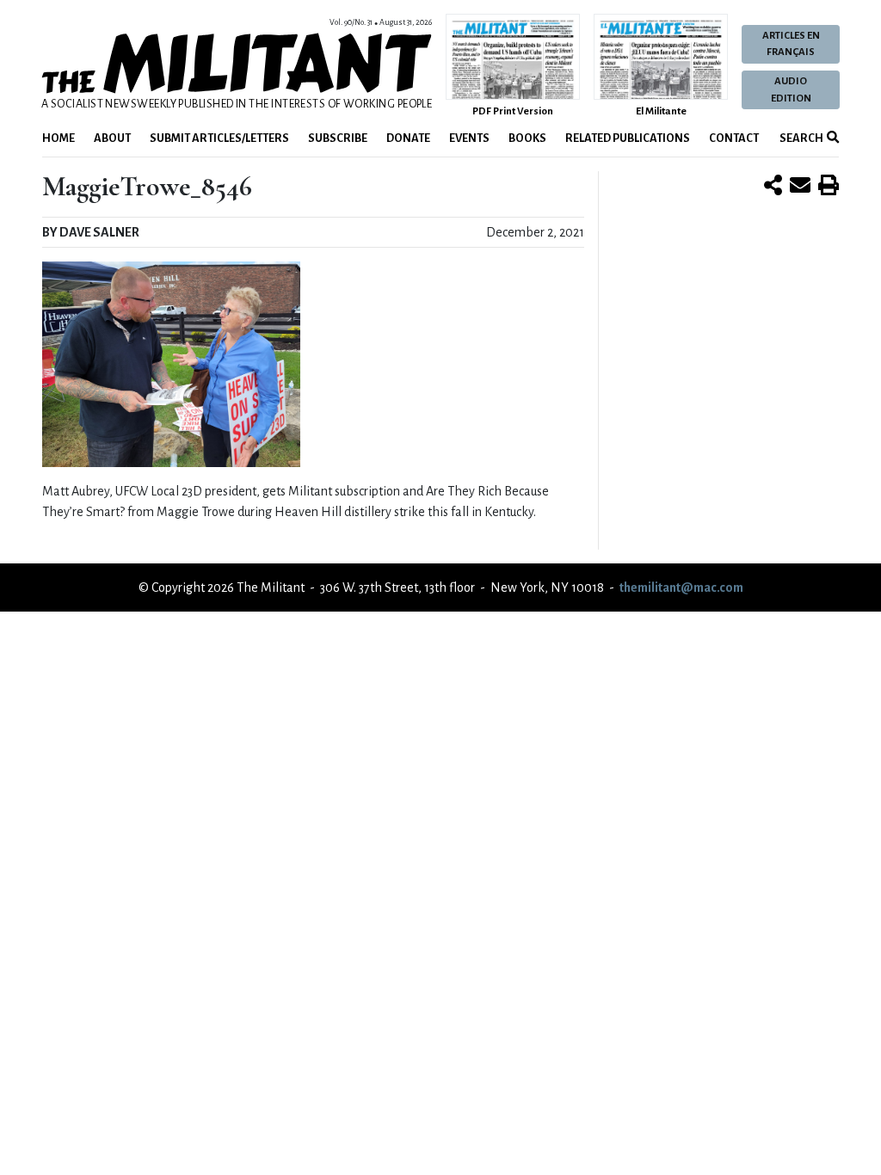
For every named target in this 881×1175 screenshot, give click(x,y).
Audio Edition (791, 89)
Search (800, 138)
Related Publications (627, 138)
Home (58, 138)
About (112, 138)
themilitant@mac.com (681, 587)
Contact (734, 138)
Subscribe (337, 138)
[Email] (800, 186)
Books (527, 138)
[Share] (773, 186)
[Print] (828, 186)
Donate (408, 138)
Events (469, 138)
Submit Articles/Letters (219, 138)
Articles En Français (791, 44)
